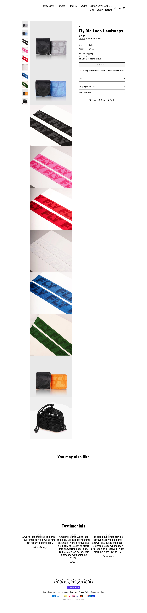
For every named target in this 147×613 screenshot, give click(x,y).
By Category (48, 6)
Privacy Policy (84, 592)
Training (73, 6)
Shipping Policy (67, 592)
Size (80, 45)
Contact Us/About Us (100, 6)
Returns (83, 6)
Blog (92, 9)
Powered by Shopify (80, 599)
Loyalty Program (104, 9)
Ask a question (85, 92)
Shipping (82, 38)
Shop (102, 592)
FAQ (76, 592)
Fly (80, 27)
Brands (62, 6)
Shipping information (87, 87)
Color (91, 45)
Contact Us (95, 592)
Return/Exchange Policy (51, 592)
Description (83, 78)
